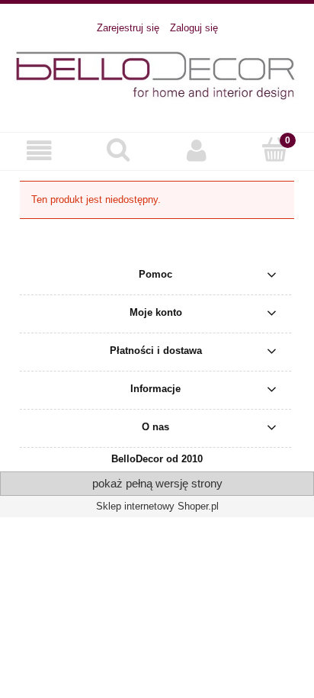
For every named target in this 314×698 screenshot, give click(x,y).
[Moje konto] (196, 151)
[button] (39, 151)
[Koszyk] (275, 149)
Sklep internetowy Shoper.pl (157, 506)
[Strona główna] (157, 75)
